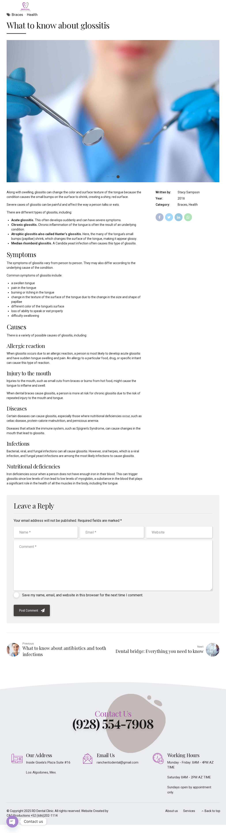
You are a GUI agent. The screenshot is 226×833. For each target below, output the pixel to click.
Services (189, 811)
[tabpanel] (113, 111)
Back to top (212, 811)
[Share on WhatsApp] (188, 217)
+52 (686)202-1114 (44, 815)
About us (171, 811)
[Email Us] (87, 758)
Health (32, 14)
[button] (14, 111)
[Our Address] (17, 758)
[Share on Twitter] (169, 217)
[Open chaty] (12, 821)
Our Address (39, 755)
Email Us (106, 755)
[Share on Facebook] (160, 217)
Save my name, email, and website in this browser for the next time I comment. (82, 595)
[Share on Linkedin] (179, 217)
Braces (17, 14)
